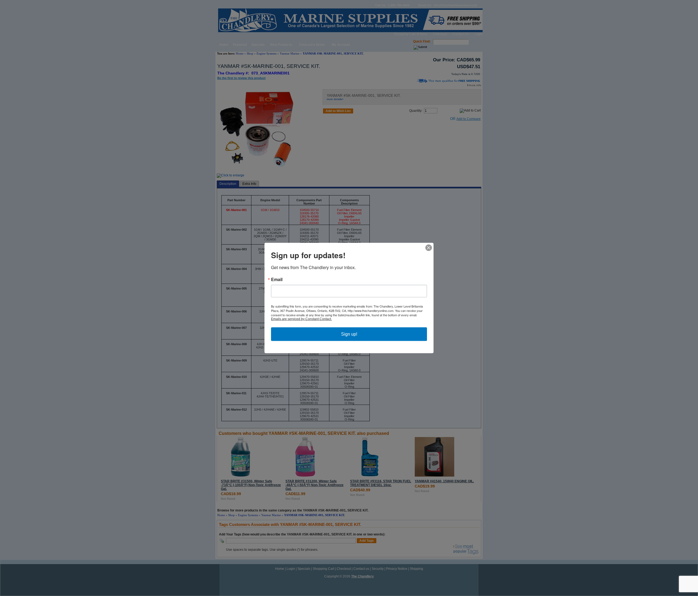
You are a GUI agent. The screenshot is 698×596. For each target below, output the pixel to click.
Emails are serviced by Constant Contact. (301, 319)
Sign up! (349, 334)
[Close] (428, 248)
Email (276, 279)
